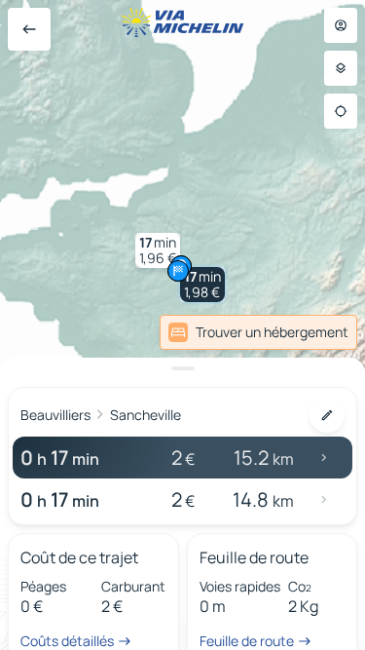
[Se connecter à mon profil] (340, 25)
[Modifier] (327, 415)
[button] (202, 284)
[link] (258, 332)
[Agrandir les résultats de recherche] (182, 368)
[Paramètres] (340, 68)
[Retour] (29, 29)
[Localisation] (340, 111)
